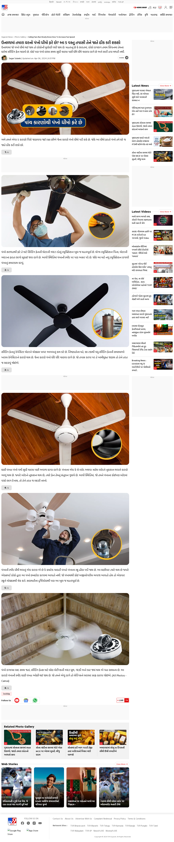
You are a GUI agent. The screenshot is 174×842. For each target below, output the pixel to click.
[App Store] (34, 832)
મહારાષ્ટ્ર (154, 14)
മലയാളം (107, 2)
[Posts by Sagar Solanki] (4, 58)
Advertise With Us (83, 818)
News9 (58, 2)
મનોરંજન (122, 14)
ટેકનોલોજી (76, 14)
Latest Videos (141, 211)
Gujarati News (7, 36)
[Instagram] (34, 823)
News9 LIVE (99, 830)
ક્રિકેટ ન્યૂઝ (25, 14)
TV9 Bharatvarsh (77, 825)
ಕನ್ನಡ (67, 2)
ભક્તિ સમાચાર (166, 14)
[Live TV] (159, 7)
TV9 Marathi (92, 825)
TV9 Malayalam (76, 830)
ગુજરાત (36, 14)
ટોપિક (139, 14)
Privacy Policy (120, 818)
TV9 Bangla (130, 825)
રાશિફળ (66, 14)
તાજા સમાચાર (13, 14)
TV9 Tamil (153, 825)
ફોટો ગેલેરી (56, 14)
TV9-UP (121, 2)
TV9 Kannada (117, 825)
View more (120, 764)
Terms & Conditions (136, 818)
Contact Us (58, 818)
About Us (69, 818)
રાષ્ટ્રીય (86, 14)
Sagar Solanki (15, 58)
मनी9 (114, 2)
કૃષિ (146, 14)
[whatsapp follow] (35, 700)
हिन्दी (51, 2)
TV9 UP (88, 830)
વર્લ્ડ (94, 14)
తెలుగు (75, 2)
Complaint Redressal (103, 818)
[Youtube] (16, 700)
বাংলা (87, 2)
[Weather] (150, 7)
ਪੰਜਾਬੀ (94, 2)
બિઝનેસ (101, 14)
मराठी (82, 2)
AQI (154, 7)
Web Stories (9, 764)
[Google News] (26, 700)
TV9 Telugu (105, 825)
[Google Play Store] (15, 832)
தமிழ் (100, 2)
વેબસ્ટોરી (112, 14)
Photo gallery (20, 36)
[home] (3, 14)
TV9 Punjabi (142, 825)
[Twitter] (28, 823)
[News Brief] (140, 7)
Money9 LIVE (111, 830)
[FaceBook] (22, 823)
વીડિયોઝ (45, 14)
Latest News (140, 85)
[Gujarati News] (4, 7)
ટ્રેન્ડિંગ (131, 14)
